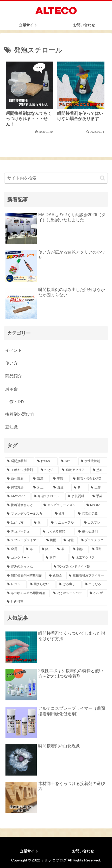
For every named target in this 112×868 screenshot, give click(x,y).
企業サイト (29, 851)
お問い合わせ (83, 851)
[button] (102, 178)
